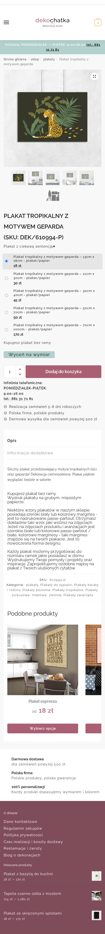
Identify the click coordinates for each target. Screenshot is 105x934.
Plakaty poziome (36, 590)
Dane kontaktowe (20, 821)
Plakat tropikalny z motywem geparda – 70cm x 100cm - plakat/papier (54, 327)
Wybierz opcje (43, 728)
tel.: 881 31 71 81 (18, 399)
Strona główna (15, 59)
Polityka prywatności (23, 835)
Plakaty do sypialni (56, 585)
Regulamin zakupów (23, 828)
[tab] (52, 441)
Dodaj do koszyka (63, 371)
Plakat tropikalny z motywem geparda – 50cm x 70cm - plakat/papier (54, 310)
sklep (35, 59)
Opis (12, 440)
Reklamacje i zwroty (23, 848)
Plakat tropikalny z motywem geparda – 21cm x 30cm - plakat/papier (53, 276)
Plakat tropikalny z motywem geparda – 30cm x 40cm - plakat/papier (54, 293)
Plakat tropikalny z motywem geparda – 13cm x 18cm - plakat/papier (53, 259)
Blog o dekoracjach (22, 855)
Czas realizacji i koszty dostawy (33, 842)
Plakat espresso (43, 701)
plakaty (49, 59)
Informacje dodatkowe (30, 453)
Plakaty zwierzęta (78, 595)
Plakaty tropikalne (68, 590)
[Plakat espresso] (42, 660)
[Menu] (11, 22)
